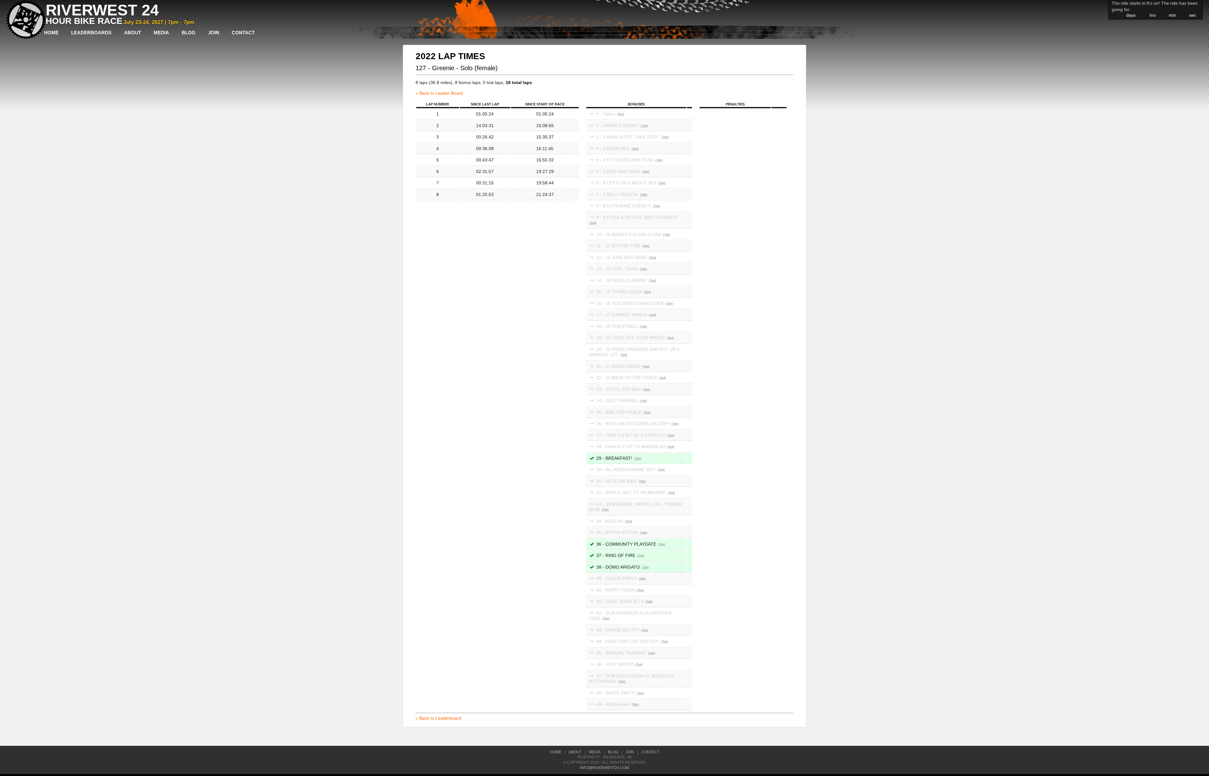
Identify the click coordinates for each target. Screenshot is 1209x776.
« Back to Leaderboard (438, 718)
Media (161, 32)
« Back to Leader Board (439, 93)
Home (51, 32)
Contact (243, 32)
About (132, 32)
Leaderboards (91, 32)
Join (213, 32)
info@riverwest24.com (604, 768)
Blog (189, 32)
